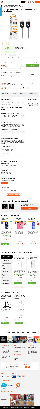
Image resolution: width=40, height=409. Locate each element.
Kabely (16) (5, 271)
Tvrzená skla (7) (6, 260)
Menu (37, 1)
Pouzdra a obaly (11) (6, 257)
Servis (16, 359)
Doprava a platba (5, 348)
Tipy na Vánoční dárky (32, 347)
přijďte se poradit (26, 88)
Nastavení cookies (18, 351)
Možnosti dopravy (36, 62)
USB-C (38, 105)
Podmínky (23, 48)
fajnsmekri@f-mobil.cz (26, 205)
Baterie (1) (5, 265)
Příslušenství (5, 5)
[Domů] (1, 5)
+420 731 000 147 (15, 76)
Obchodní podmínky (5, 350)
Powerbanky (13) (7, 277)
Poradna (16, 358)
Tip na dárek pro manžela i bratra (33, 355)
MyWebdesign (32, 407)
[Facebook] (26, 367)
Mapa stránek (4, 357)
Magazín (16, 356)
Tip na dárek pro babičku (32, 350)
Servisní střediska (5, 352)
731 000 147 (27, 204)
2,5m (38, 103)
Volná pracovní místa (18, 350)
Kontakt (3, 347)
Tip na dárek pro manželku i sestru (33, 353)
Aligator (20, 5)
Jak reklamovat (4, 353)
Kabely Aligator (13, 165)
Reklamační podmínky (5, 351)
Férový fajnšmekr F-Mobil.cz (20, 347)
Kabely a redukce (11, 5)
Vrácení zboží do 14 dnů (6, 355)
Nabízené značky (18, 348)
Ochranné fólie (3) (7, 263)
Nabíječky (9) (6, 268)
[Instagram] (29, 367)
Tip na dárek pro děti (32, 348)
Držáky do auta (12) (6, 274)
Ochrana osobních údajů (6, 356)
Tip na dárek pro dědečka (32, 351)
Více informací (3, 59)
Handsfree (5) (6, 280)
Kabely (16, 5)
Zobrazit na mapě (4, 399)
